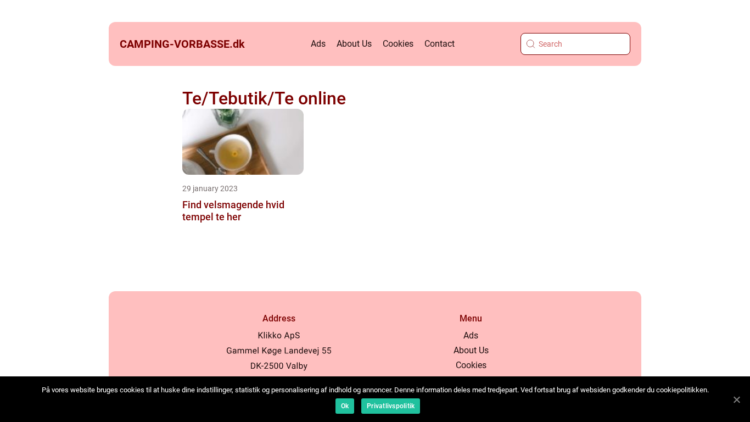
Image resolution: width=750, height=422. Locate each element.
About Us (354, 43)
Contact (439, 43)
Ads (318, 43)
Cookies (398, 43)
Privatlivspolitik (391, 406)
